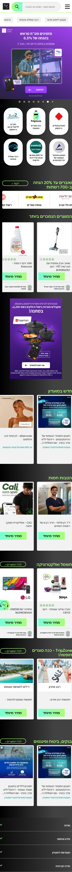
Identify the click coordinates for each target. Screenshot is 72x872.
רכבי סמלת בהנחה (29, 19)
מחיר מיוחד (51, 276)
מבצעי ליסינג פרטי (56, 19)
